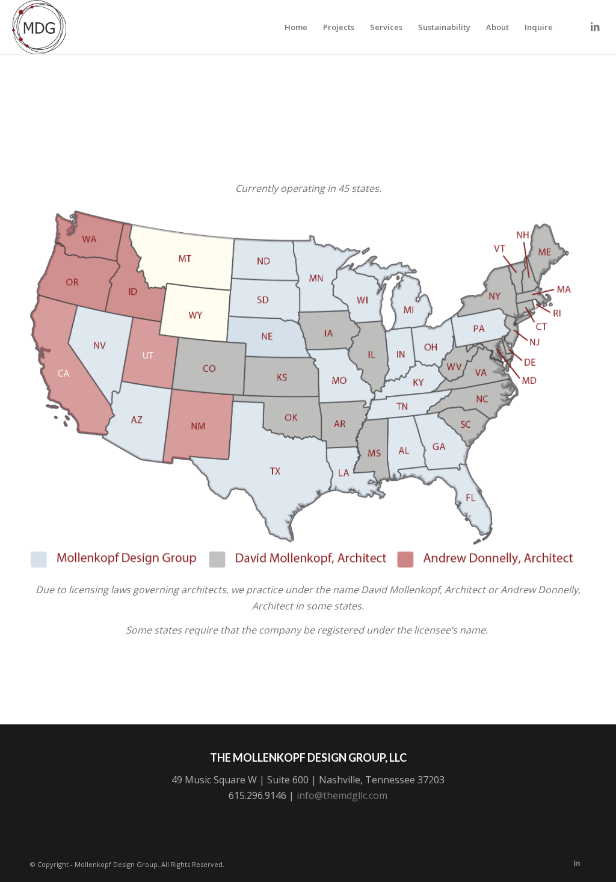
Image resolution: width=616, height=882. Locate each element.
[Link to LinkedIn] (595, 26)
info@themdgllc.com (342, 795)
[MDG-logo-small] (39, 27)
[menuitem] (296, 27)
